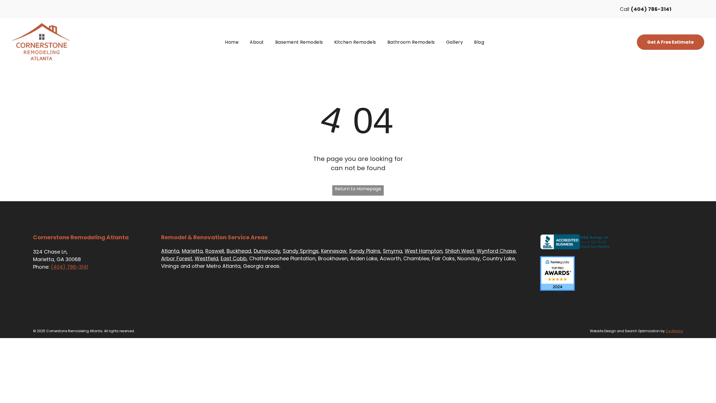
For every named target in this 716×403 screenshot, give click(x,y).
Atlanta (170, 250)
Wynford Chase (496, 250)
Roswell (214, 250)
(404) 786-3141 (69, 266)
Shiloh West (459, 250)
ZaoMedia (674, 331)
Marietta (192, 250)
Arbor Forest (176, 258)
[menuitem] (231, 42)
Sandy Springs (301, 250)
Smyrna (392, 250)
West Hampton (423, 250)
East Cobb (234, 258)
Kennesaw (334, 250)
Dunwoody (267, 250)
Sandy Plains (364, 250)
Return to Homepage (358, 189)
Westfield (206, 258)
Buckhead (239, 250)
